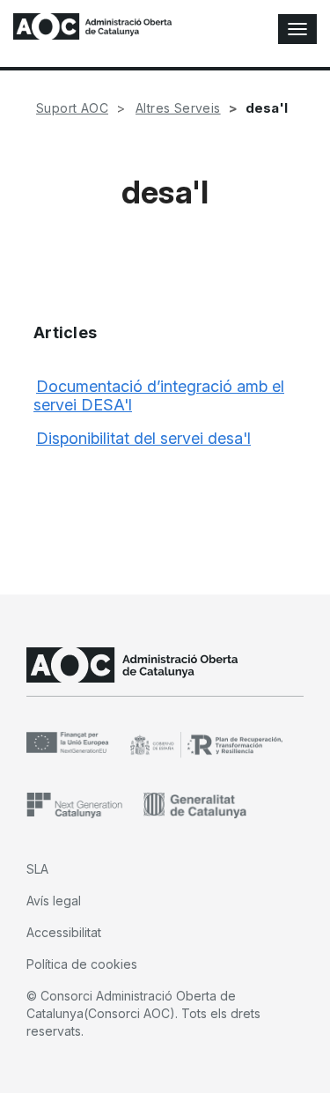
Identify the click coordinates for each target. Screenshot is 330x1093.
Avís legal (53, 900)
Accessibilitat (63, 932)
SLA (37, 868)
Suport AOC (72, 107)
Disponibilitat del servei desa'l (143, 438)
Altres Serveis (178, 107)
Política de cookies (81, 963)
